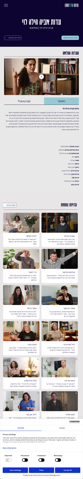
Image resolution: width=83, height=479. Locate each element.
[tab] (61, 101)
